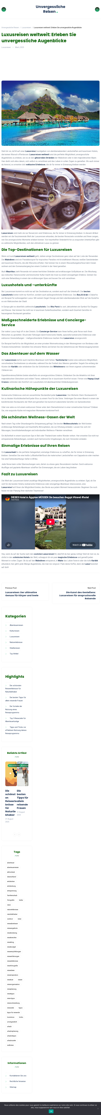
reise (19, 919)
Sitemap (13, 1087)
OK (51, 1111)
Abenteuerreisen (16, 625)
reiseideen (11, 970)
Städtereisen (15, 648)
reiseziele (10, 1008)
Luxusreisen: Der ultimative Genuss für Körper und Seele (21, 594)
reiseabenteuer (12, 923)
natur (9, 905)
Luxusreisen (6, 47)
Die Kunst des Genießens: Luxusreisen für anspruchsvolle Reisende (77, 595)
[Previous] (15, 834)
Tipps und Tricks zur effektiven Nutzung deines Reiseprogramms (15, 730)
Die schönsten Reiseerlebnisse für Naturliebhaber (13, 688)
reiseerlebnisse (12, 961)
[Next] (19, 834)
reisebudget (11, 947)
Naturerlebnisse (16, 642)
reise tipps (11, 998)
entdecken (11, 881)
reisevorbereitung (13, 1003)
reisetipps (10, 994)
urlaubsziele (11, 1040)
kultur (21, 900)
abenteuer (10, 863)
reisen (20, 980)
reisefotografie (12, 966)
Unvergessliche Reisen (50, 9)
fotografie (10, 900)
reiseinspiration (12, 975)
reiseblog (10, 942)
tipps (20, 1008)
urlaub (9, 1026)
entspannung (12, 891)
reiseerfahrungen (13, 956)
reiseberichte (11, 937)
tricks (21, 1017)
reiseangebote (12, 928)
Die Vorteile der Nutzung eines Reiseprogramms (13, 709)
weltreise (10, 1045)
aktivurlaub (11, 872)
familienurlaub (12, 895)
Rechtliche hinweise (18, 1081)
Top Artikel (14, 654)
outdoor (10, 919)
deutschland (11, 877)
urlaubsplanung (12, 1031)
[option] (11, 792)
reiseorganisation (13, 984)
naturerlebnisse (12, 909)
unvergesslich (12, 1022)
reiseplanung (11, 989)
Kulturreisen (14, 631)
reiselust (10, 980)
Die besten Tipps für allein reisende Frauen (22, 799)
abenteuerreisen (13, 867)
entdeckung (11, 886)
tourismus (10, 1017)
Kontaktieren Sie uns (18, 1076)
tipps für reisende (13, 1012)
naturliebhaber (12, 914)
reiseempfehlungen (14, 951)
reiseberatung (12, 933)
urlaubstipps (11, 1036)
